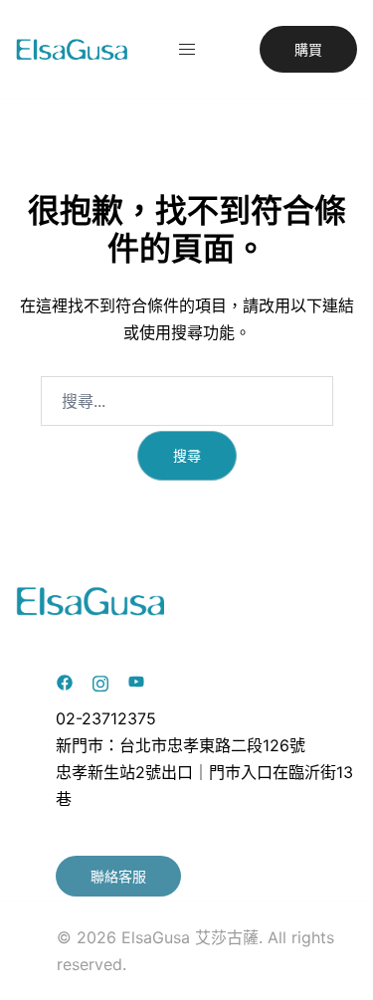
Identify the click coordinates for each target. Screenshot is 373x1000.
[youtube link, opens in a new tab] (136, 681)
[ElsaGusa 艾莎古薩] (72, 48)
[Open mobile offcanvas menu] (187, 49)
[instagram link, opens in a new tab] (100, 681)
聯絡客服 (118, 876)
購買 (308, 49)
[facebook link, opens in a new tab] (65, 681)
